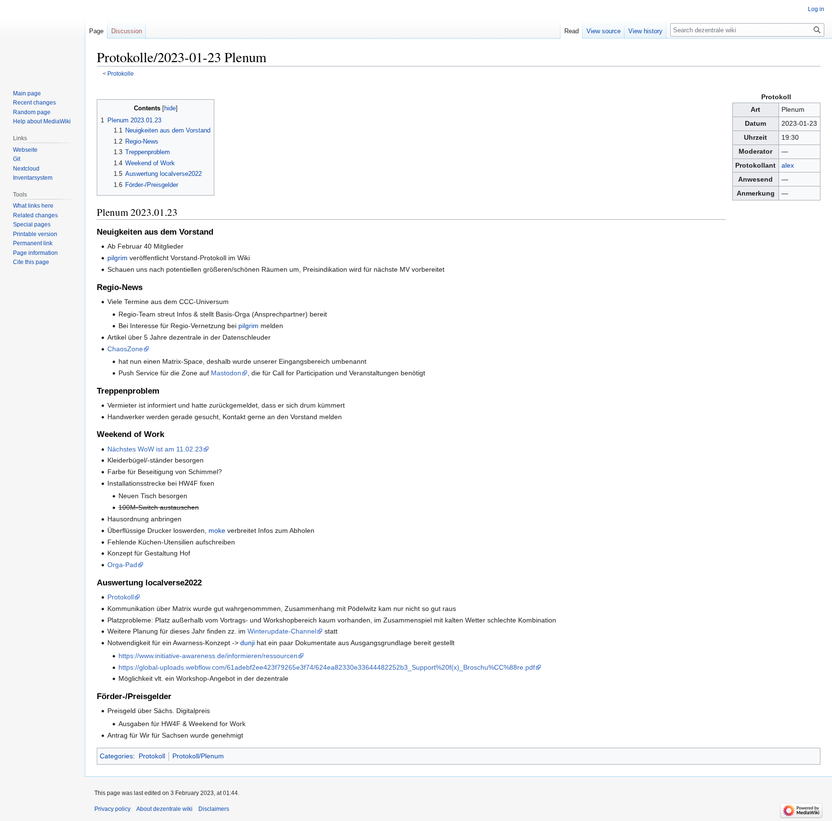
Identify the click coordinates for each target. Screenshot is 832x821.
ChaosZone (125, 349)
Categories (116, 756)
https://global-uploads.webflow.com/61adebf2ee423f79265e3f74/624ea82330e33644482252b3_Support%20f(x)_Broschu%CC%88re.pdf (326, 667)
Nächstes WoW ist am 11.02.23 (155, 449)
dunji (247, 643)
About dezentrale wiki (164, 809)
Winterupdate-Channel (281, 631)
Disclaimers (213, 809)
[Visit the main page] (42, 38)
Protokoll (120, 597)
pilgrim (117, 258)
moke (216, 530)
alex (787, 165)
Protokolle (120, 73)
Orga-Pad (122, 565)
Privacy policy (112, 809)
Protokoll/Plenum (198, 756)
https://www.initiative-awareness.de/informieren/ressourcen (208, 656)
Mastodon (226, 373)
